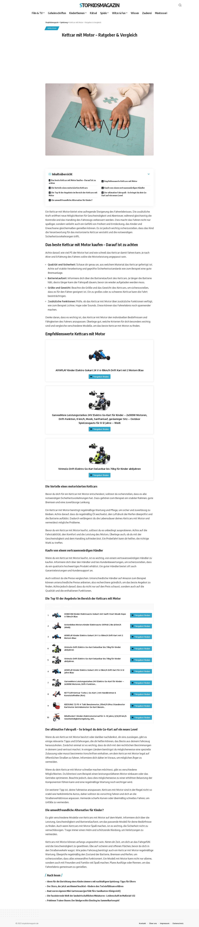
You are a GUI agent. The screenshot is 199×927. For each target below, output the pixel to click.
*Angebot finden (101, 377)
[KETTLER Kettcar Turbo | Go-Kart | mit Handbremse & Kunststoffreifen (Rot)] (56, 694)
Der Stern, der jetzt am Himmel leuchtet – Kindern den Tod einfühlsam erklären (85, 886)
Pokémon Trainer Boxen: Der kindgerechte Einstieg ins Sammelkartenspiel (83, 900)
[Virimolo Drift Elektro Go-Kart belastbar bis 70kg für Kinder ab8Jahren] (99, 454)
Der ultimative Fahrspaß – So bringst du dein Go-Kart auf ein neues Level (124, 194)
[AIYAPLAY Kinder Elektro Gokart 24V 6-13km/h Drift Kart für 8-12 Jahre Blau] (56, 671)
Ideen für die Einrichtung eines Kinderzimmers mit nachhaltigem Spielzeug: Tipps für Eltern (91, 881)
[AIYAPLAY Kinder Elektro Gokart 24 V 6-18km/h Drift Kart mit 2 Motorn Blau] (99, 355)
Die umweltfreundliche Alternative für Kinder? (71, 200)
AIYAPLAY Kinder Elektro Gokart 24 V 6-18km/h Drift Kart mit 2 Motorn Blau (99, 370)
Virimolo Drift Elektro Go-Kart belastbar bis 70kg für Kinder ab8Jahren (99, 468)
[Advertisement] (99, 63)
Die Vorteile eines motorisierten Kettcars (69, 188)
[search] (180, 5)
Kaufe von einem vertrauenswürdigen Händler (124, 188)
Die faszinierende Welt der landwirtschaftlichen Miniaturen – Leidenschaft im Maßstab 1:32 (91, 895)
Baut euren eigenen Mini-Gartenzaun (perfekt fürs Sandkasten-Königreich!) (83, 891)
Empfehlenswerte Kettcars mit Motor (120, 181)
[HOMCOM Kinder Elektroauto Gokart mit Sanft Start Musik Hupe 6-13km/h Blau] (56, 615)
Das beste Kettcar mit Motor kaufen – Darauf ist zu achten (72, 181)
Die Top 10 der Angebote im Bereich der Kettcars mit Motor (73, 194)
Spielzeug (52, 28)
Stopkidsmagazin (99, 5)
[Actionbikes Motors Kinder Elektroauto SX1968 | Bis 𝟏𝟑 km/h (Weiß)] (56, 626)
